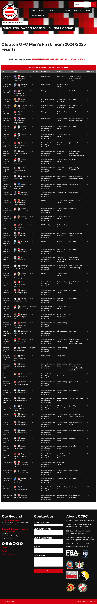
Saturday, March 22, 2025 (6, 448)
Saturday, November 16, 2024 (7, 284)
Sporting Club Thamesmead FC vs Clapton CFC (21, 145)
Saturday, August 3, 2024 (6, 128)
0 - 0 (31, 216)
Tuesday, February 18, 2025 (7, 400)
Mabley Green (61, 76)
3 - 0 (31, 84)
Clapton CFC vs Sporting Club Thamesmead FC (20, 325)
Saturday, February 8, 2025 (6, 384)
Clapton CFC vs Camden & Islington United (20, 120)
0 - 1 (31, 249)
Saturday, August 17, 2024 (6, 145)
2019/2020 (72, 59)
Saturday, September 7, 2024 (7, 178)
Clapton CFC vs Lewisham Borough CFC (20, 186)
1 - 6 (31, 112)
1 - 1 (31, 99)
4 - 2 (31, 105)
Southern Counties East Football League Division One (48, 128)
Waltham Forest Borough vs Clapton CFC (20, 78)
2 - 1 (31, 91)
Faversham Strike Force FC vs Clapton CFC (20, 408)
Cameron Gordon (74, 112)
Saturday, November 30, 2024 (7, 300)
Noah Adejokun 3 (74, 470)
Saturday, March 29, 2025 (6, 456)
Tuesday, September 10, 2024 (7, 186)
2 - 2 (31, 200)
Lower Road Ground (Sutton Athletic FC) (61, 259)
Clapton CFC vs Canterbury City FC (20, 219)
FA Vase (43, 200)
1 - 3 (31, 208)
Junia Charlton (73, 282)
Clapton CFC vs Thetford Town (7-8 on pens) (20, 276)
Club (59, 11)
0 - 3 (31, 134)
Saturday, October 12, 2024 (6, 235)
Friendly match (45, 76)
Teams (50, 11)
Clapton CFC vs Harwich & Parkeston (20, 227)
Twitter (17, 543)
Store (67, 11)
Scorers (71, 71)
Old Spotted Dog (38, 15)
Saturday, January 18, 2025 (6, 357)
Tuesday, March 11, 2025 (6, 432)
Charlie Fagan (73, 487)
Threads (4, 551)
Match (16, 71)
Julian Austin (79, 120)
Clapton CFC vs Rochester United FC (21, 384)
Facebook (3, 543)
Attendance (90, 71)
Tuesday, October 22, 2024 (6, 251)
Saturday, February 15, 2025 (7, 392)
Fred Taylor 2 (73, 241)
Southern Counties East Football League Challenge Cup (48, 210)
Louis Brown (80, 155)
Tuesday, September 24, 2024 (7, 210)
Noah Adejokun (73, 176)
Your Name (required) (42, 529)
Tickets (77, 11)
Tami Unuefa (79, 398)
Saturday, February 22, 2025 (7, 408)
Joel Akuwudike (73, 105)
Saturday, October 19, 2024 (6, 243)
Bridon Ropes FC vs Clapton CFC (20, 235)
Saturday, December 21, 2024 (7, 325)
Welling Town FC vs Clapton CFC (19, 170)
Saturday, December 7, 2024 (7, 308)
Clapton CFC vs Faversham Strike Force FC (21, 137)
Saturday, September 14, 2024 (7, 194)
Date (3, 71)
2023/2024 (36, 59)
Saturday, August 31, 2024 (6, 170)
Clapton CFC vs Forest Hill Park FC (20, 489)
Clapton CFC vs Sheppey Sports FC (20, 292)
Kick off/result (35, 71)
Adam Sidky (72, 208)
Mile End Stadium (62, 331)
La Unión (59, 91)
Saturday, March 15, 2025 (6, 440)
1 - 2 (31, 143)
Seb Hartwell (77, 78)
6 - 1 (31, 364)
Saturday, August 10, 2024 (6, 136)
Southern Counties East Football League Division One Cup (48, 341)
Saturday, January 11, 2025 (6, 349)
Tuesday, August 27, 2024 (6, 161)
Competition (45, 71)
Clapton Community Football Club (86, 601)
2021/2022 (54, 59)
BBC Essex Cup (45, 225)
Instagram (10, 543)
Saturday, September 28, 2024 (7, 218)
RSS (21, 543)
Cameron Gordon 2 (75, 184)
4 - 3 (31, 176)
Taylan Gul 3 (73, 76)
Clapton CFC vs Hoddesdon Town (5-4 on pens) (20, 202)
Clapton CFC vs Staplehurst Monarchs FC (20, 284)
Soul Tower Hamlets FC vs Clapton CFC (21, 333)
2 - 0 (31, 314)
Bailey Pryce (72, 200)
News (41, 11)
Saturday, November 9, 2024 (7, 275)
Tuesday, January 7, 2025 (6, 341)
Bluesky (4, 548)
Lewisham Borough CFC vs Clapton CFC (20, 481)
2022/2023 (45, 59)
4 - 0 (31, 339)
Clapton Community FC (14, 23)
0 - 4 (31, 151)
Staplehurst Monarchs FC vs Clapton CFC (21, 464)
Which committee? (41, 522)
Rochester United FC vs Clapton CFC (20, 317)
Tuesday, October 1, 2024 (6, 227)
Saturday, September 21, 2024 (7, 202)
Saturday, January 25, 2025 (6, 366)
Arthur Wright (73, 159)
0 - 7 (31, 76)
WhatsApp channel (8, 554)
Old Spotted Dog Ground (11, 520)
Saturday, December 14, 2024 (7, 316)
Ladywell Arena (61, 192)
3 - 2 (31, 233)
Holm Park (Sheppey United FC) (61, 456)
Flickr (6, 543)
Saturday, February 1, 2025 (6, 376)
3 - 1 (31, 470)
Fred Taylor (72, 91)
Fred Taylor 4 (73, 298)
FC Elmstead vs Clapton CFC (20, 259)
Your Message (39, 556)
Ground (59, 71)
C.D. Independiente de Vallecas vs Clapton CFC (21, 93)
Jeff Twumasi (73, 414)
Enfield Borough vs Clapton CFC (19, 358)
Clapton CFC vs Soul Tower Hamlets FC (20, 162)
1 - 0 (31, 126)
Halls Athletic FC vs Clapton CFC (20, 153)
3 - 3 (31, 168)
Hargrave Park (61, 241)
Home (33, 11)
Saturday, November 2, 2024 (7, 267)
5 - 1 (31, 454)
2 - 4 (31, 298)
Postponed (33, 306)
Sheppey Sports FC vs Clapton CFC (20, 456)
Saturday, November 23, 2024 (7, 292)
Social (87, 11)
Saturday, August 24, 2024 (6, 153)
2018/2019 (81, 59)
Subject (37, 547)
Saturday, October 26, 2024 (6, 259)
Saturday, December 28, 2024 (7, 333)
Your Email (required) (43, 538)
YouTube (14, 543)
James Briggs (77, 267)
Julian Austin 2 (73, 168)
